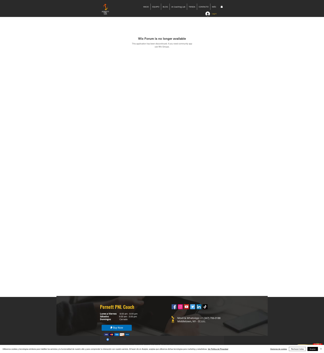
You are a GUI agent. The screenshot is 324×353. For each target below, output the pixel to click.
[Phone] (173, 317)
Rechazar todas (297, 349)
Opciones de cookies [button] (278, 349)
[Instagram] (180, 306)
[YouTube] (186, 306)
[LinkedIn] (198, 306)
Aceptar (313, 349)
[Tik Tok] (205, 306)
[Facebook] (174, 306)
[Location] (173, 321)
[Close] (320, 349)
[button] (222, 6)
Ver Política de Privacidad (218, 349)
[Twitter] (192, 306)
